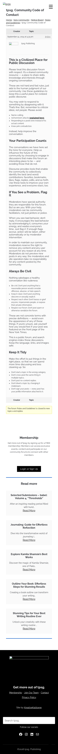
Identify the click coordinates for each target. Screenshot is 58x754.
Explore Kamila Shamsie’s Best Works (29, 556)
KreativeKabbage (33, 707)
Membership (15, 692)
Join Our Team (31, 692)
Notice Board (37, 20)
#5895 (48, 37)
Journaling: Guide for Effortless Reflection (29, 526)
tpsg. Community (21, 20)
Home (9, 20)
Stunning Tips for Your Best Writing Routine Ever (29, 615)
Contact (45, 692)
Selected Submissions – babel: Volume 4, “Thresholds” (29, 497)
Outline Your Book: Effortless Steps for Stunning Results (29, 585)
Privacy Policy (29, 697)
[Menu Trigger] (51, 6)
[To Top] (50, 747)
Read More (29, 510)
